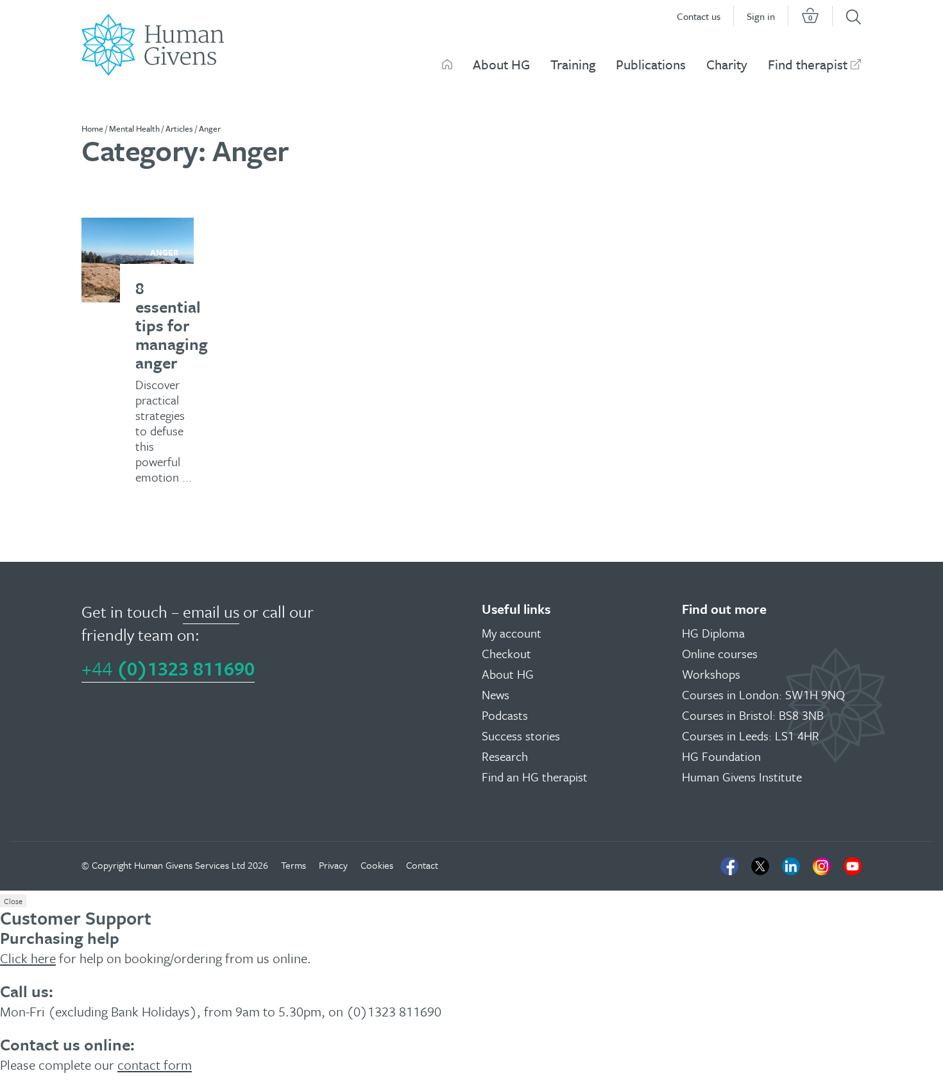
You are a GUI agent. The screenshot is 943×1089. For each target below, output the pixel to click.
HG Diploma (713, 632)
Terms (293, 865)
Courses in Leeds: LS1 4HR (750, 735)
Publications (651, 64)
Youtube (853, 866)
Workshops (711, 674)
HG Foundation (721, 756)
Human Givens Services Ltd (189, 865)
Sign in (761, 16)
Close (13, 901)
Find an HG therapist (535, 776)
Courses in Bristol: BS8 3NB (753, 715)
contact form (154, 1064)
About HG (501, 64)
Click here (28, 958)
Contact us (698, 16)
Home (92, 128)
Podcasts (505, 715)
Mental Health (134, 128)
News (495, 694)
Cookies (377, 865)
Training (572, 64)
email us (211, 611)
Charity (726, 64)
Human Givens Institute (742, 776)
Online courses (720, 653)
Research (505, 756)
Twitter (760, 866)
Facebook (729, 866)
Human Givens (447, 64)
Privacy (333, 865)
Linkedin (791, 866)
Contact (422, 865)
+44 (168, 668)
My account (511, 632)
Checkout (506, 653)
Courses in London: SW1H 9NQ (763, 694)
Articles (179, 128)
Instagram (822, 866)
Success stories (521, 735)
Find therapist (807, 64)
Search (853, 17)
